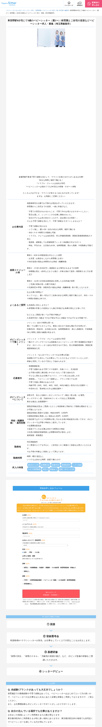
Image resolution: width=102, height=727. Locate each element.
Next (66, 101)
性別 (25, 549)
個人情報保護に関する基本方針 (38, 603)
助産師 (41, 567)
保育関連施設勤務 (36, 580)
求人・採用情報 (36, 10)
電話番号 (27, 533)
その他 (37, 552)
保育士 (26, 567)
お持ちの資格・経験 (28, 556)
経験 (25, 576)
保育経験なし (28, 583)
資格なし (27, 571)
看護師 (48, 567)
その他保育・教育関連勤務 (66, 580)
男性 (30, 552)
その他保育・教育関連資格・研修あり (64, 567)
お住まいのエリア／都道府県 (33, 540)
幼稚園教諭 (33, 567)
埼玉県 (61, 10)
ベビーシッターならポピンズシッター (18, 10)
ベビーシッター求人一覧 (50, 10)
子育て (26, 580)
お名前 (26, 515)
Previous (36, 101)
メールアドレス (29, 524)
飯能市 (67, 10)
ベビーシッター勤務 (50, 580)
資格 (25, 563)
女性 (25, 552)
